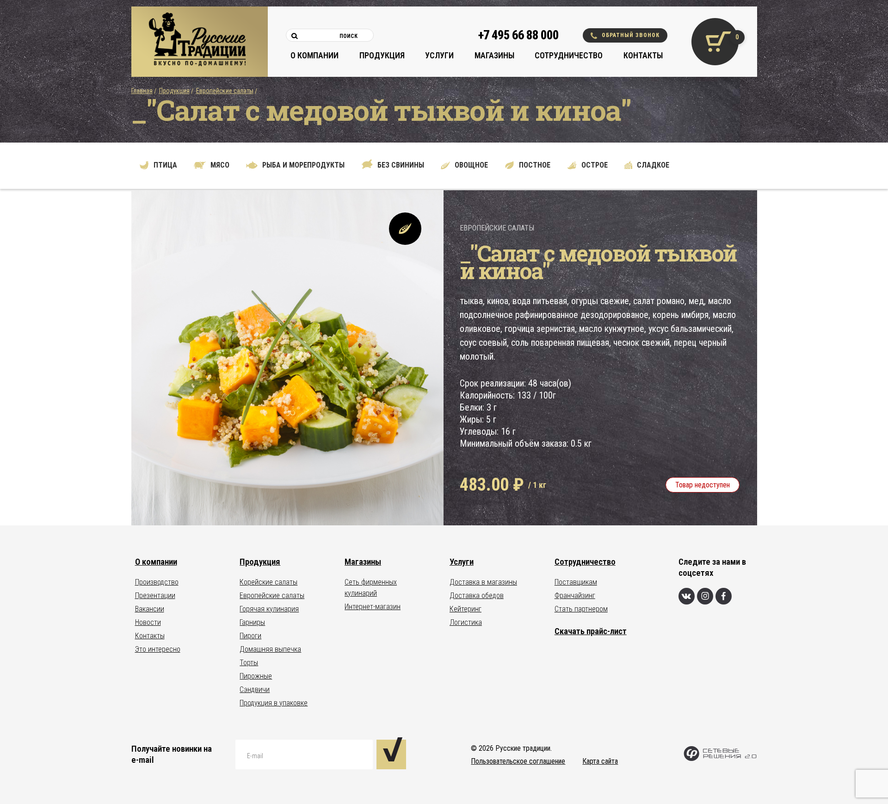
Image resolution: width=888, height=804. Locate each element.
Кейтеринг (465, 609)
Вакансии (149, 609)
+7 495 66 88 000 (518, 35)
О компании (314, 55)
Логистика (466, 622)
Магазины (494, 55)
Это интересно (157, 649)
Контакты (643, 55)
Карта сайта (600, 761)
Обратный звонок (631, 35)
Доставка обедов (477, 595)
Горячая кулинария (269, 609)
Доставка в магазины (483, 582)
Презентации (155, 595)
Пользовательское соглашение (518, 761)
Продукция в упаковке (274, 702)
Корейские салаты (268, 582)
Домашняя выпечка (270, 649)
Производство (157, 582)
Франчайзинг (575, 595)
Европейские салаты (224, 90)
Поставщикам (576, 582)
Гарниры (252, 622)
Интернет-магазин (373, 606)
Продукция (382, 55)
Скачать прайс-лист (591, 631)
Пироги (250, 635)
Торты (249, 662)
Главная (142, 90)
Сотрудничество (569, 55)
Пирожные (256, 676)
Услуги (439, 55)
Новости (148, 622)
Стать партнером (581, 609)
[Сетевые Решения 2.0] (720, 758)
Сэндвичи (255, 689)
